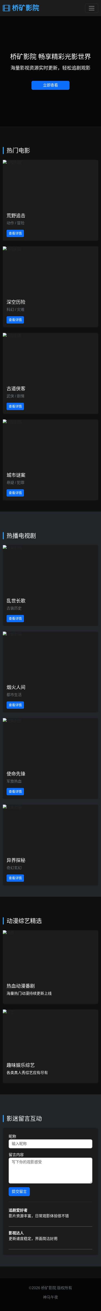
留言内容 (16, 1155)
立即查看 (50, 85)
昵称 (12, 1136)
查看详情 (15, 233)
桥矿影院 (24, 8)
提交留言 (19, 1192)
